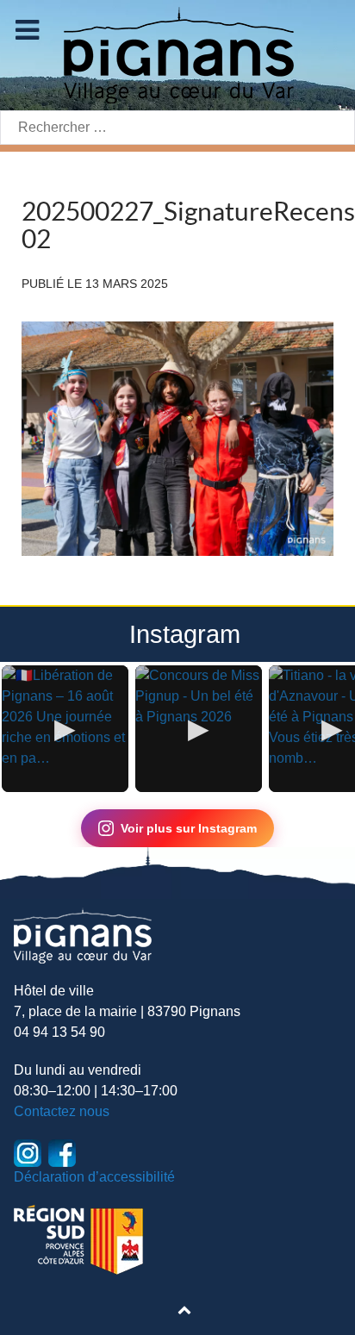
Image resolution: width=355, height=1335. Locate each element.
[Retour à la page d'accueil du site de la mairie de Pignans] (177, 54)
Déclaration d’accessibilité (94, 1177)
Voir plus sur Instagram (189, 828)
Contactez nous (61, 1111)
